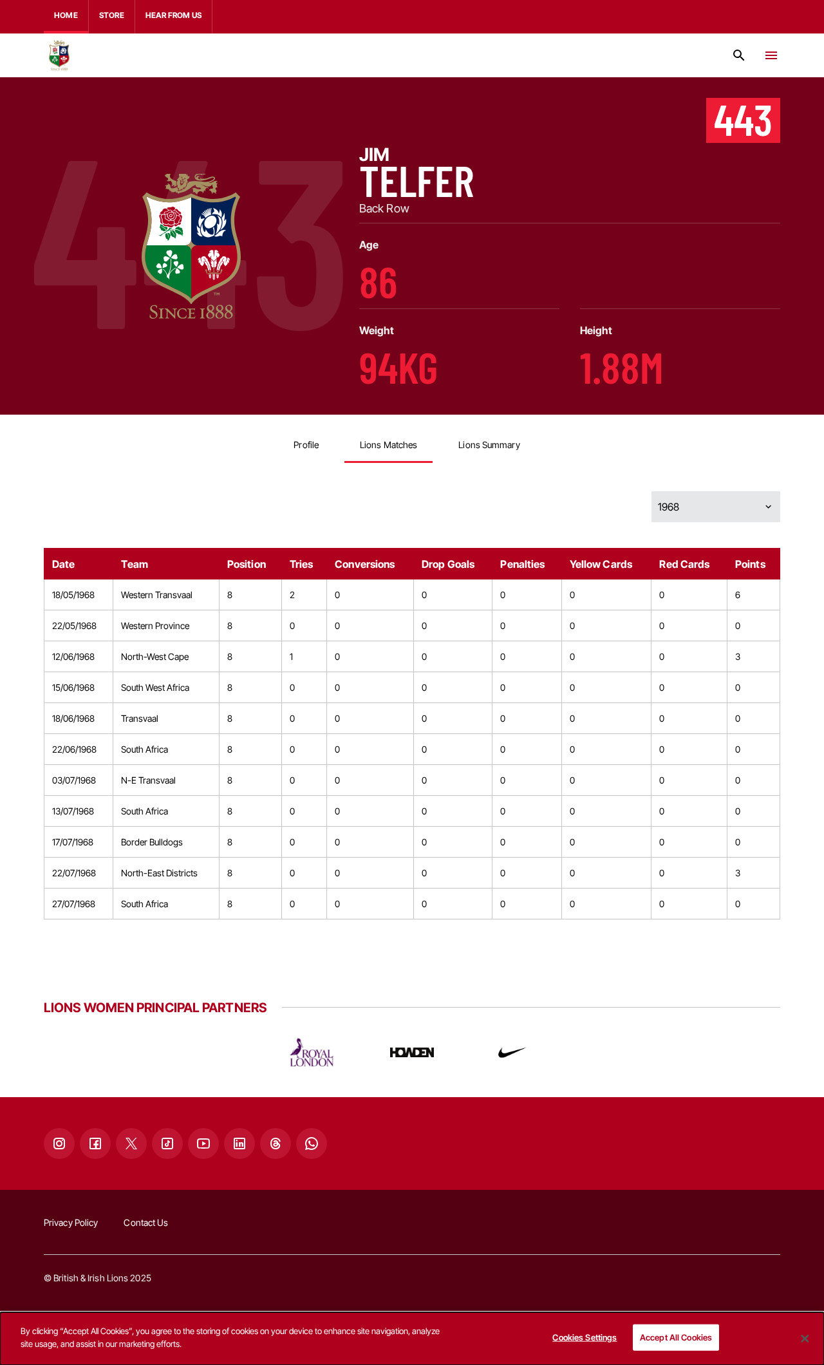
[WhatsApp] (311, 1143)
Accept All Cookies (676, 1337)
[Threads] (275, 1143)
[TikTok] (167, 1143)
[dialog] (412, 1338)
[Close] (805, 1338)
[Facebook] (95, 1143)
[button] (716, 507)
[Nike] (512, 1052)
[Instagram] (59, 1143)
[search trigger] (739, 55)
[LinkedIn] (239, 1143)
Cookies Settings (584, 1337)
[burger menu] (771, 55)
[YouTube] (203, 1143)
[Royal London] (311, 1052)
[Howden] (412, 1052)
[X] (131, 1143)
